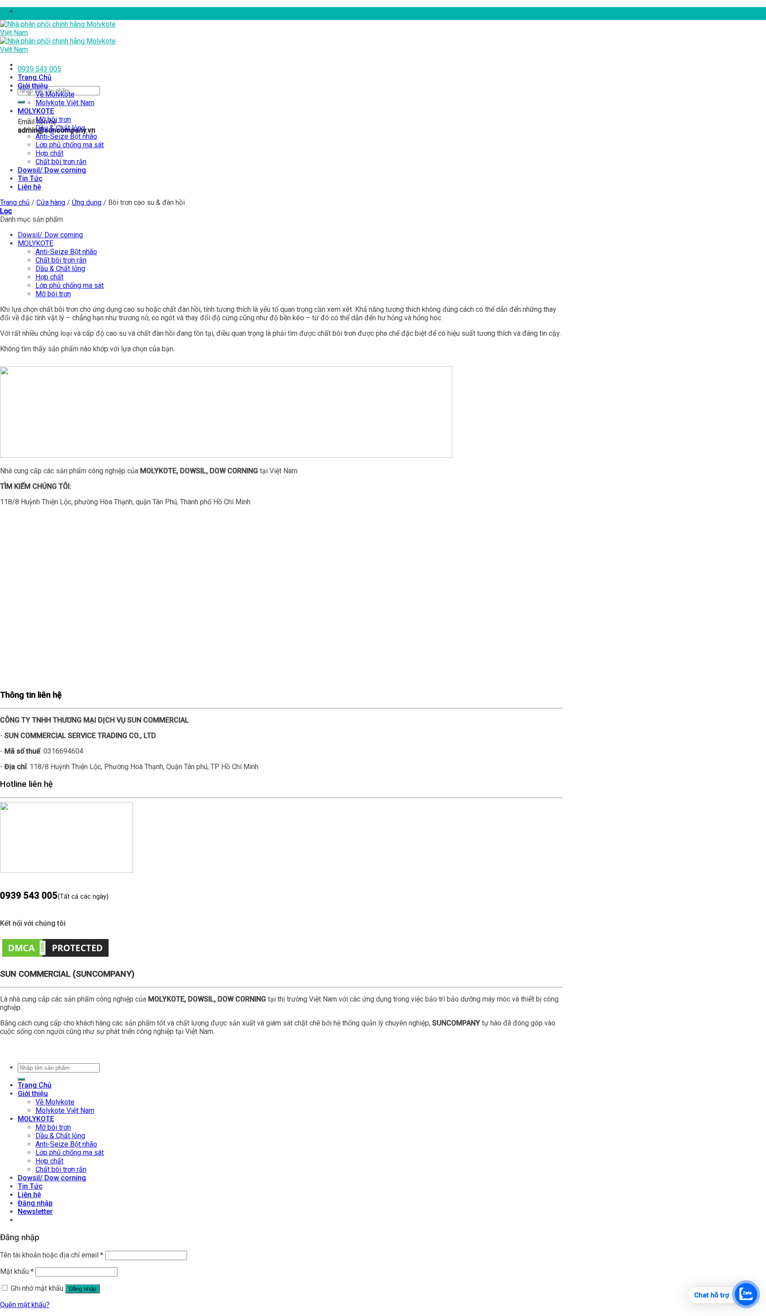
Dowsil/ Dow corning (52, 170)
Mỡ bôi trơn (53, 119)
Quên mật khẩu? (25, 1304)
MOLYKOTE (36, 111)
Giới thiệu (33, 86)
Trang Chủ (34, 77)
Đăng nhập (82, 1288)
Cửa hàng (50, 202)
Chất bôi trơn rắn (60, 161)
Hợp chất (49, 153)
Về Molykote (54, 94)
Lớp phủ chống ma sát (69, 145)
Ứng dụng (87, 202)
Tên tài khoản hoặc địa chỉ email (51, 1255)
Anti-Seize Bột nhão (66, 136)
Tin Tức (30, 178)
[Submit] (21, 102)
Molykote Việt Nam (64, 102)
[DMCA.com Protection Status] (55, 956)
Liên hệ (29, 187)
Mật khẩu (17, 1271)
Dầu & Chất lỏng (60, 128)
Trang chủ (15, 202)
